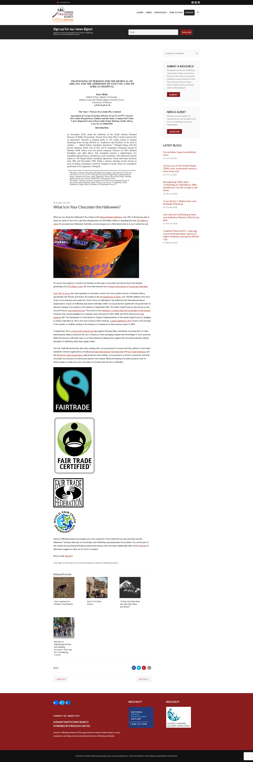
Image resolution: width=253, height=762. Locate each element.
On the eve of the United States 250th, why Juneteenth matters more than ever (180, 168)
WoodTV (69, 556)
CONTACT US (59, 716)
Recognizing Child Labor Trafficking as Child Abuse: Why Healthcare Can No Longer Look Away (180, 186)
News (149, 12)
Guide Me (174, 131)
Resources (160, 12)
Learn (140, 12)
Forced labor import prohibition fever (179, 153)
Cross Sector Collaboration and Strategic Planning (179, 202)
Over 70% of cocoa (61, 293)
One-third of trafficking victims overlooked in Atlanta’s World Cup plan (181, 217)
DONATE (189, 12)
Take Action (176, 12)
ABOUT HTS (73, 716)
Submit (173, 94)
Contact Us (65, 2)
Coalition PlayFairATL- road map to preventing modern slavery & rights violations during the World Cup (181, 235)
